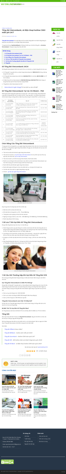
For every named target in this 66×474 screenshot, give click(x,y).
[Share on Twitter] (22, 355)
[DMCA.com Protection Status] (33, 462)
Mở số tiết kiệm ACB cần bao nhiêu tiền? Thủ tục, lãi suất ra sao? (59, 73)
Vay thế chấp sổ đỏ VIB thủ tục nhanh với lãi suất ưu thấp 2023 (9, 388)
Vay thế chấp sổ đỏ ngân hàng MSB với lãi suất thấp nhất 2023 (24, 411)
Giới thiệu (17, 4)
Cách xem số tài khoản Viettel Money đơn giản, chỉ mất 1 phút (59, 90)
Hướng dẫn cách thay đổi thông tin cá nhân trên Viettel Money (59, 107)
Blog (22, 4)
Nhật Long (14, 36)
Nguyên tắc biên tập (29, 444)
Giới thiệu (27, 436)
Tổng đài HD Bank (9, 343)
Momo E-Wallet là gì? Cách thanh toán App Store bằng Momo (59, 98)
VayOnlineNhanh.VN (43, 347)
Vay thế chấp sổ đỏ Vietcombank (23, 154)
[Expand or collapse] (46, 51)
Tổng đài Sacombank (10, 336)
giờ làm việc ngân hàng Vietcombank (17, 171)
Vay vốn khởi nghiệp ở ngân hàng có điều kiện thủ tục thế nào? (8, 411)
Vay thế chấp (60, 40)
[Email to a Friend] (25, 355)
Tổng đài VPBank (9, 329)
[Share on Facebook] (20, 355)
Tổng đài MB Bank (9, 333)
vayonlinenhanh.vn (29, 471)
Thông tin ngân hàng (7, 28)
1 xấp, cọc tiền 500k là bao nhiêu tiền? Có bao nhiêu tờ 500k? (59, 82)
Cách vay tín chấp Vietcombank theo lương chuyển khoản (40, 388)
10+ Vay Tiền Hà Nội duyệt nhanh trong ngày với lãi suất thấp (25, 388)
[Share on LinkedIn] (29, 355)
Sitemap (63, 471)
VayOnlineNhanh (6, 4)
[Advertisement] (33, 16)
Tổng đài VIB (8, 340)
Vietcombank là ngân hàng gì (12, 87)
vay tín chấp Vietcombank (21, 156)
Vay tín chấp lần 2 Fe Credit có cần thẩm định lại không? (40, 411)
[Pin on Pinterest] (27, 355)
